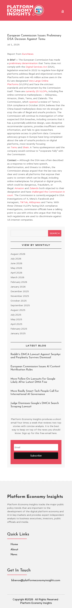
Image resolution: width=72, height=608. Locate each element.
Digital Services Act (36, 66)
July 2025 (16, 314)
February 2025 (19, 328)
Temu (14, 147)
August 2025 (18, 310)
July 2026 (16, 258)
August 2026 (18, 253)
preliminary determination (23, 63)
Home (14, 544)
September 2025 (20, 305)
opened (33, 101)
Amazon (19, 188)
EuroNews (27, 53)
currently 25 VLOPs (36, 91)
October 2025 (19, 300)
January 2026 (18, 286)
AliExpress (35, 202)
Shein (26, 147)
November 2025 (20, 295)
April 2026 (16, 272)
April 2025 (16, 324)
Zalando (34, 188)
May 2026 (16, 267)
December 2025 (20, 291)
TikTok (24, 202)
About (14, 549)
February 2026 (19, 281)
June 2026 (16, 263)
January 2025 (18, 333)
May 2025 (16, 319)
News (14, 554)
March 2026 (17, 277)
